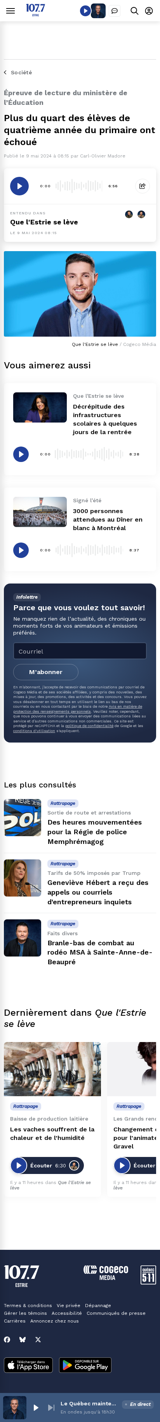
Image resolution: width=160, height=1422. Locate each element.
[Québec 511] (148, 1282)
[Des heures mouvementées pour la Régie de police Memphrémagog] (22, 817)
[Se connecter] (149, 10)
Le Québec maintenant (90, 1403)
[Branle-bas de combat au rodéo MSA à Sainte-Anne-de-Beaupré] (22, 938)
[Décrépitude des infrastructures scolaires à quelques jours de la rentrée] (40, 407)
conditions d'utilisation (34, 731)
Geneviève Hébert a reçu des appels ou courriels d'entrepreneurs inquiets (97, 892)
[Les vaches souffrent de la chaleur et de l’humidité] (52, 1069)
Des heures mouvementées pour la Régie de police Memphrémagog (94, 831)
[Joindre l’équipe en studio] (114, 11)
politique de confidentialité (89, 726)
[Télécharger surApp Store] (28, 1365)
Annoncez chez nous (54, 1321)
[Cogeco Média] (105, 1278)
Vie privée (68, 1305)
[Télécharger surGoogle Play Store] (85, 1365)
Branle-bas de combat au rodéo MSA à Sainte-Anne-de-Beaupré (100, 952)
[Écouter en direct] (85, 11)
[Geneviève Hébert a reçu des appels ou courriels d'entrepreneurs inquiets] (22, 878)
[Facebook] (7, 1339)
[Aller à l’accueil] (35, 14)
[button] (35, 1407)
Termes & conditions (28, 1305)
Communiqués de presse (116, 1313)
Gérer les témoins (25, 1313)
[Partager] (142, 186)
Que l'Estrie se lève (44, 222)
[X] (38, 1339)
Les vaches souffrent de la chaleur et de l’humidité (52, 1133)
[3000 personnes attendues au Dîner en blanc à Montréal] (40, 512)
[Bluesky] (22, 1339)
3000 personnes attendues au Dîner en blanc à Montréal (108, 519)
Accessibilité (67, 1313)
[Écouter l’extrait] (19, 186)
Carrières (15, 1321)
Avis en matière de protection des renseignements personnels (77, 708)
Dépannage (98, 1305)
